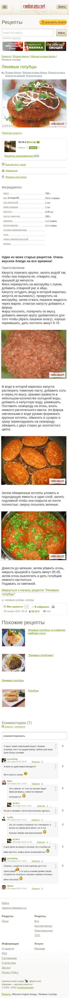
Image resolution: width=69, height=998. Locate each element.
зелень (7, 243)
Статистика (9, 962)
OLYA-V (35, 611)
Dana (9, 781)
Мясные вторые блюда (43, 56)
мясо (6, 193)
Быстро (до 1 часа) (15, 164)
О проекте (8, 948)
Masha (10, 886)
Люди (5, 921)
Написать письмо (38, 142)
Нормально (11, 170)
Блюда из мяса (56, 72)
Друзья (6, 967)
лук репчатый (10, 202)
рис (5, 197)
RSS (3, 726)
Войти (62, 6)
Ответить (36, 762)
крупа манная (10, 225)
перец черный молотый (15, 239)
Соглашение (9, 958)
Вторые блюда (21, 56)
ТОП (37, 935)
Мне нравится (15, 606)
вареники (16, 38)
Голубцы (33, 690)
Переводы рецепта (12, 133)
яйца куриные (10, 207)
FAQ (4, 953)
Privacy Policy (10, 972)
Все (36, 921)
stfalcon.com (35, 981)
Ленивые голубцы (13, 680)
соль (5, 234)
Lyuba (10, 817)
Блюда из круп (34, 75)
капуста (7, 211)
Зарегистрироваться (14, 907)
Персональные (43, 930)
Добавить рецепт (56, 22)
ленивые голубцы (14, 599)
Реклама (39, 948)
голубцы (29, 599)
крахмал (7, 220)
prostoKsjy (12, 759)
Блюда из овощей (15, 75)
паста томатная (11, 216)
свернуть (9, 727)
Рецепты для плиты (16, 177)
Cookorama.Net (25, 987)
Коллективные (43, 925)
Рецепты (6, 56)
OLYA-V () (27, 142)
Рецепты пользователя (18, 155)
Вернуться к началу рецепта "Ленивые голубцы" (30, 592)
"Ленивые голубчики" (41, 655)
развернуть (20, 727)
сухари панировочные (15, 230)
